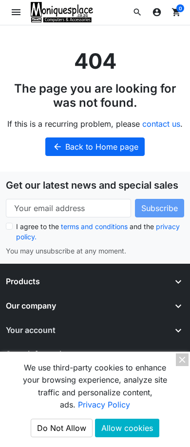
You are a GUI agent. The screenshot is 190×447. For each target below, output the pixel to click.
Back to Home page (95, 147)
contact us (161, 124)
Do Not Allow (61, 428)
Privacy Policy (104, 404)
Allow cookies (127, 428)
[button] (137, 12)
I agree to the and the (98, 231)
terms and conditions (94, 226)
